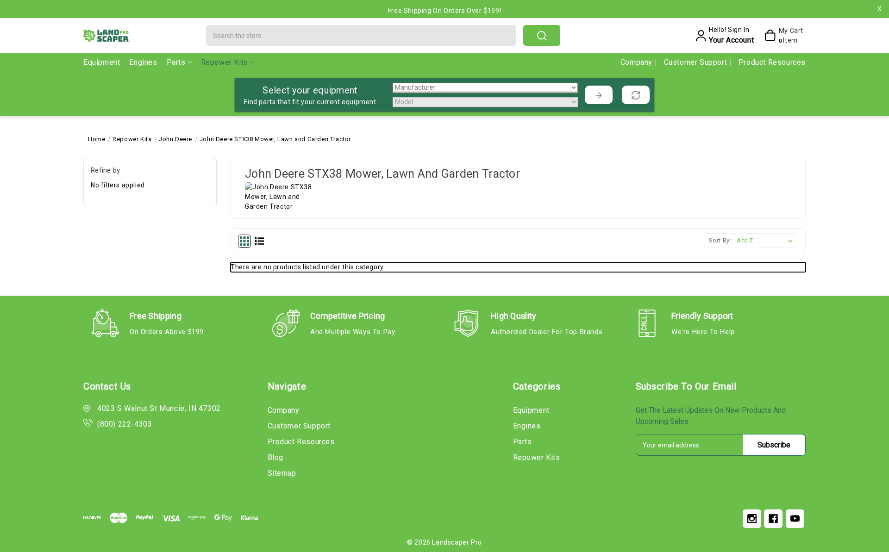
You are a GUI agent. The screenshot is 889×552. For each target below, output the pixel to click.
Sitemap (282, 473)
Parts (176, 62)
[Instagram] (752, 518)
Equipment (101, 62)
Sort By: (720, 240)
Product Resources (772, 62)
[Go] (599, 95)
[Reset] (636, 95)
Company (637, 62)
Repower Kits (224, 62)
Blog (275, 457)
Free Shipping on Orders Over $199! (444, 10)
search (541, 35)
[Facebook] (773, 518)
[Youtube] (795, 518)
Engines (143, 62)
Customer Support (696, 62)
